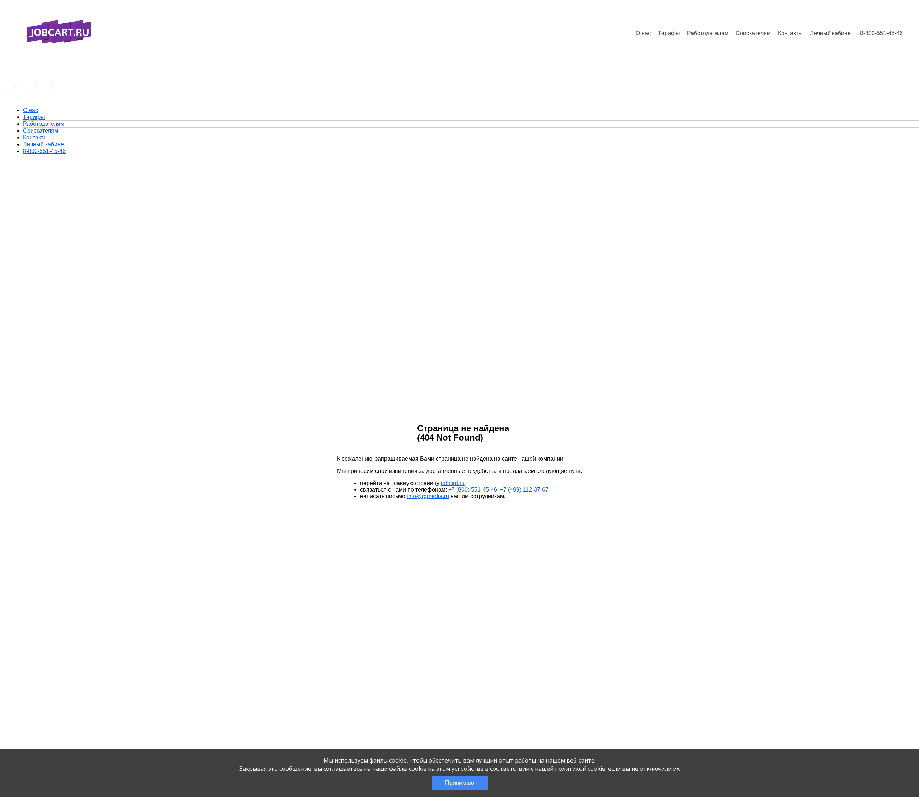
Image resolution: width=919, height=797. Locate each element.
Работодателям (707, 33)
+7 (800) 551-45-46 (472, 490)
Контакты (790, 33)
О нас (643, 33)
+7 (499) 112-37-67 (524, 490)
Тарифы (669, 33)
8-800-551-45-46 (881, 33)
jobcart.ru (453, 483)
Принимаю (459, 783)
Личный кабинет (831, 33)
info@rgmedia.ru (428, 496)
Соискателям (753, 33)
